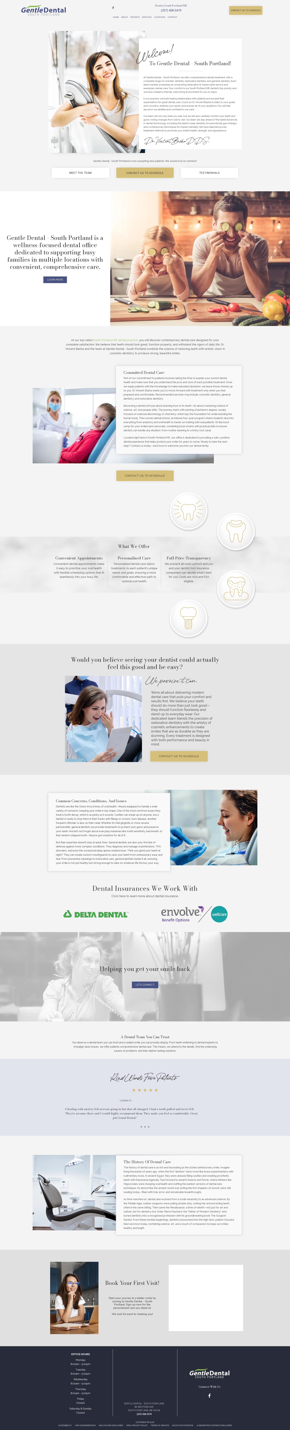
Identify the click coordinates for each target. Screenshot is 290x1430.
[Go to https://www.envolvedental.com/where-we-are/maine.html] (194, 913)
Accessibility (65, 1425)
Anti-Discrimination (85, 1425)
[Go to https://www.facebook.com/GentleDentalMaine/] (113, 8)
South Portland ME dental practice (115, 340)
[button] (245, 10)
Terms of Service (160, 1425)
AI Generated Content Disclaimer (214, 1425)
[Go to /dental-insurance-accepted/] (145, 892)
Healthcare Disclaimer (111, 1425)
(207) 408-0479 (171, 10)
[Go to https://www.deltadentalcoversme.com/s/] (96, 914)
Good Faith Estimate (182, 1425)
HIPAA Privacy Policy (137, 1425)
